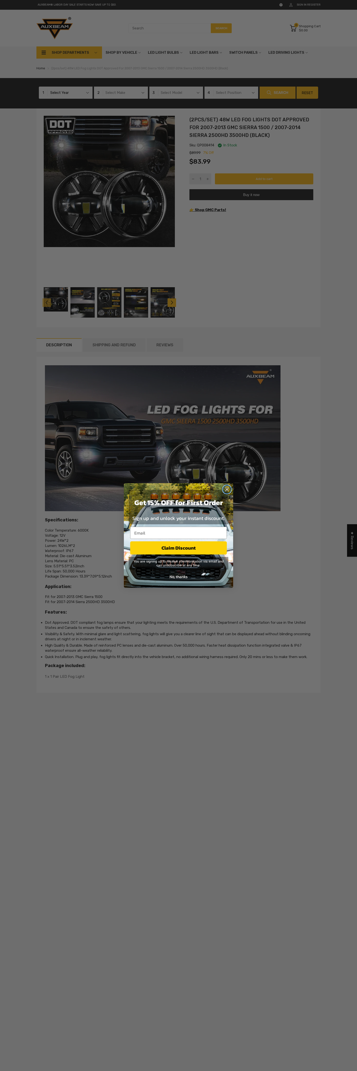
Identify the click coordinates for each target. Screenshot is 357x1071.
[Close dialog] (227, 489)
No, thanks (178, 577)
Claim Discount (179, 548)
